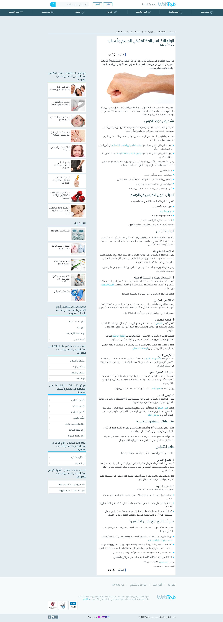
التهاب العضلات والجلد (75, 424)
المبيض (159, 323)
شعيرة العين (156, 388)
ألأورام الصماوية (78, 412)
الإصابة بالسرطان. (140, 348)
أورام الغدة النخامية (77, 430)
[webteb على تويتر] (49, 617)
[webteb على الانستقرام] (53, 617)
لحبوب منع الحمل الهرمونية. (160, 540)
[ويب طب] (166, 5)
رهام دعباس (163, 562)
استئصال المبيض (77, 361)
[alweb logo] (103, 617)
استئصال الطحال (78, 372)
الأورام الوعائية (79, 406)
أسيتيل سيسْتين (78, 457)
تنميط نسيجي (79, 339)
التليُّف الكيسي (79, 418)
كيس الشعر (163, 408)
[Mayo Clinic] (62, 605)
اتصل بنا (171, 584)
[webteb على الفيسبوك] (56, 617)
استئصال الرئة (79, 366)
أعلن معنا (157, 584)
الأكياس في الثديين (152, 358)
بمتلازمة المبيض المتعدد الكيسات (127, 145)
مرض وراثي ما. (165, 211)
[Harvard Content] (52, 605)
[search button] (53, 4)
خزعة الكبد (80, 378)
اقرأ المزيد (86, 599)
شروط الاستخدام (138, 584)
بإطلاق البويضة (119, 336)
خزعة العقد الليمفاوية (75, 333)
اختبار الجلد (81, 327)
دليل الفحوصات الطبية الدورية (72, 490)
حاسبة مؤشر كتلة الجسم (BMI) (71, 484)
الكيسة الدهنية (107, 284)
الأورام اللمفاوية (78, 400)
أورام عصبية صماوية (76, 436)
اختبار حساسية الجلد (77, 321)
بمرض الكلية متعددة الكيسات (129, 153)
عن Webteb (118, 584)
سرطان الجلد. (154, 415)
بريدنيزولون (80, 463)
